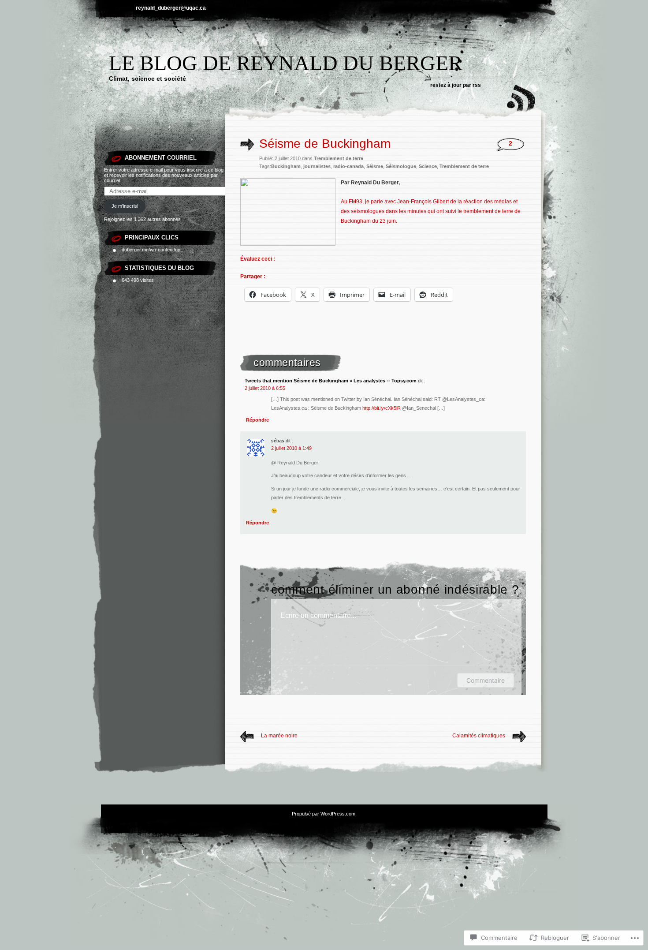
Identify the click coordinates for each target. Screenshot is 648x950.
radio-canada (348, 166)
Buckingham (286, 166)
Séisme (374, 166)
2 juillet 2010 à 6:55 (265, 388)
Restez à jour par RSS (455, 85)
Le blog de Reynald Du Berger (285, 63)
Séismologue (401, 166)
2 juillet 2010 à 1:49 (291, 448)
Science (428, 166)
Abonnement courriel (161, 157)
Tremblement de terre (338, 158)
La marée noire (279, 736)
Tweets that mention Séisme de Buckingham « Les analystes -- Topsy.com (331, 380)
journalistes (317, 166)
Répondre (257, 420)
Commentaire (485, 680)
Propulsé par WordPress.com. (324, 813)
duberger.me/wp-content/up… (153, 249)
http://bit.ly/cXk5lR (381, 408)
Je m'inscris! (125, 206)
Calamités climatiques (478, 736)
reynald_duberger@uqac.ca (171, 8)
